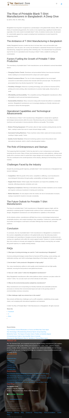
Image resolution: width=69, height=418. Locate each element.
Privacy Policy (38, 412)
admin (10, 19)
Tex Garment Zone (15, 343)
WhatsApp (20, 394)
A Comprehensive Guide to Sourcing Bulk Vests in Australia (23, 336)
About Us (9, 412)
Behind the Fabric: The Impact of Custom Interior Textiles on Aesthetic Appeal (29, 334)
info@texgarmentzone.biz (16, 399)
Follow (14, 358)
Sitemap (16, 412)
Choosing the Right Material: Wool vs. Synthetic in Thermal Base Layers (27, 338)
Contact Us (29, 412)
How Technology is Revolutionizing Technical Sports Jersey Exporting (26, 331)
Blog (23, 19)
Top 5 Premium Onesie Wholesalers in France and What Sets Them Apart (28, 329)
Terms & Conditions (49, 412)
